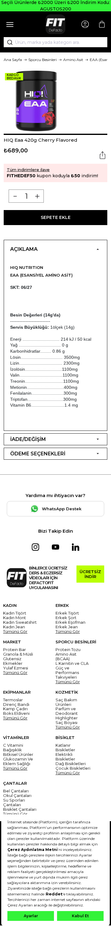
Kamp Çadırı (15, 709)
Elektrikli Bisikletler (65, 756)
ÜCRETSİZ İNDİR (90, 574)
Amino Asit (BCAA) (66, 656)
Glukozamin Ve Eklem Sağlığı (18, 761)
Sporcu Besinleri (42, 59)
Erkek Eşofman (70, 622)
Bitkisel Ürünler (18, 754)
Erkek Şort (66, 617)
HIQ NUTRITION (26, 267)
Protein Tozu (68, 649)
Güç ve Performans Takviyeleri (67, 673)
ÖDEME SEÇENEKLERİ (37, 454)
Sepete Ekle (56, 217)
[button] (55, 134)
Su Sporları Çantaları (14, 802)
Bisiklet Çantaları (19, 809)
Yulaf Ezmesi (15, 668)
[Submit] (8, 42)
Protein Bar (14, 649)
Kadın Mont (14, 617)
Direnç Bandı (16, 704)
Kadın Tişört (14, 613)
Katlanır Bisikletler (65, 747)
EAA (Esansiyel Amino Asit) (41, 275)
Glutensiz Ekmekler (13, 661)
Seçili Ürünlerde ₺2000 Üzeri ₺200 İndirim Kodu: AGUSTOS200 (55, 5)
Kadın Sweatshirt (20, 622)
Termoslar (13, 700)
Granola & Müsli (18, 654)
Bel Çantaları (16, 791)
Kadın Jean (14, 627)
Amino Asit (73, 59)
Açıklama (24, 249)
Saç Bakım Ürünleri (66, 702)
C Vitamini (13, 745)
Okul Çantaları (17, 795)
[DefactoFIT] (55, 24)
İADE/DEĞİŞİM (28, 439)
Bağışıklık (12, 750)
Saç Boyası (66, 722)
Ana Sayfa (13, 59)
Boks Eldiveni (16, 713)
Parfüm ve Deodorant (67, 711)
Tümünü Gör (15, 631)
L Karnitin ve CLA (72, 663)
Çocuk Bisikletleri (73, 768)
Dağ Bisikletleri (71, 763)
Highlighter (67, 718)
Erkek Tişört (67, 613)
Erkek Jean (67, 627)
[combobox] (55, 42)
